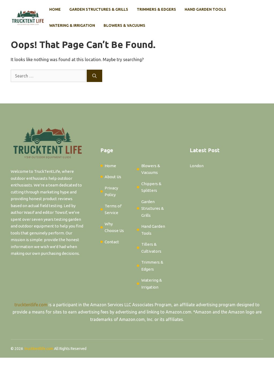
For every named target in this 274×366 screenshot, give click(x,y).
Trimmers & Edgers (156, 9)
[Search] (94, 76)
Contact (112, 242)
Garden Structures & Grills (98, 9)
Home (55, 9)
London (197, 165)
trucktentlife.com (30, 304)
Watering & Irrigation (72, 25)
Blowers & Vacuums (124, 25)
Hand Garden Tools (205, 9)
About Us (113, 176)
